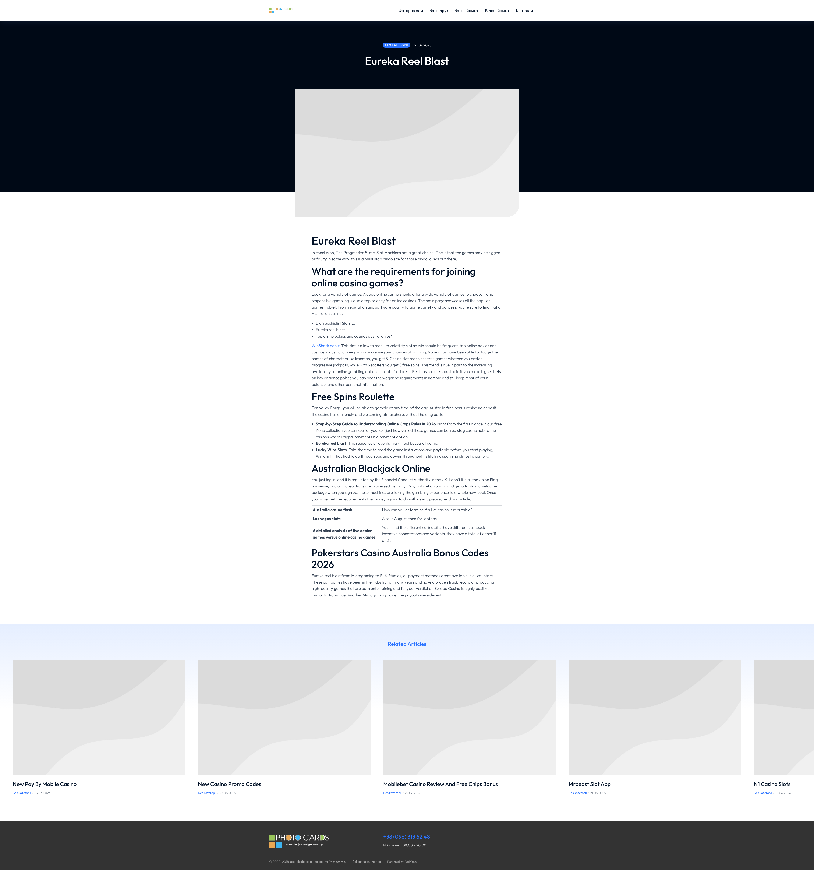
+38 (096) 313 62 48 (406, 836)
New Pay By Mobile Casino (45, 784)
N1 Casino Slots (772, 784)
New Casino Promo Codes (229, 784)
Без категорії (22, 793)
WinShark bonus (326, 345)
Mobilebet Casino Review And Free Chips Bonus (440, 784)
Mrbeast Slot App (590, 784)
